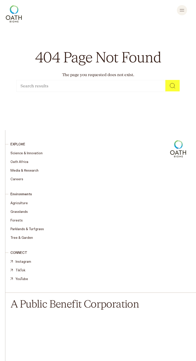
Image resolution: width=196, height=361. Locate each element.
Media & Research (24, 170)
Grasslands (19, 212)
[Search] (172, 85)
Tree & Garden (21, 237)
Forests (16, 220)
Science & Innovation (26, 153)
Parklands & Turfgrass (27, 229)
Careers (16, 179)
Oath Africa (19, 162)
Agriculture (19, 203)
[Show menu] (182, 10)
